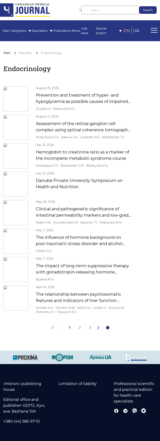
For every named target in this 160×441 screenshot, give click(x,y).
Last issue (84, 31)
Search (148, 10)
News (76, 31)
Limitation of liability (78, 383)
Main (6, 31)
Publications (62, 31)
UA (136, 30)
